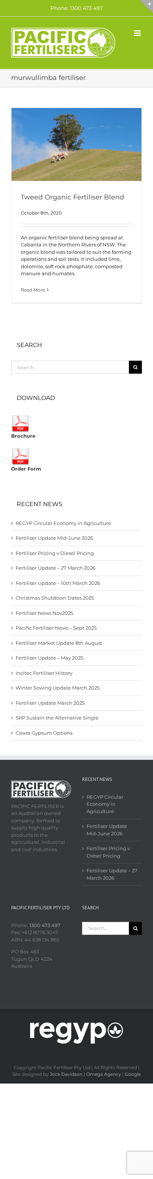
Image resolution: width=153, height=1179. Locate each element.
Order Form (26, 469)
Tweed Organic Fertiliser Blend (72, 197)
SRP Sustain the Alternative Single (57, 718)
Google (133, 1074)
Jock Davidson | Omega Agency (85, 1074)
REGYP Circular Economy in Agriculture (63, 523)
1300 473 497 (45, 925)
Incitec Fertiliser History (44, 673)
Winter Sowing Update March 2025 (58, 688)
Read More (33, 290)
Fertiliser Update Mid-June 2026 (54, 538)
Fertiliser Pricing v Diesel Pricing (55, 553)
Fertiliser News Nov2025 (44, 613)
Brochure (23, 436)
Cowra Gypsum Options (44, 733)
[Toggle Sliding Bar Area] (146, 6)
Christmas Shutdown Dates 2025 (55, 598)
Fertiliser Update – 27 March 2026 (55, 568)
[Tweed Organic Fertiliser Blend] (76, 144)
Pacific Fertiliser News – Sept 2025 (56, 628)
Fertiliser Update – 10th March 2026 (58, 583)
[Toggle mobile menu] (138, 33)
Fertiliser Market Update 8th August (59, 643)
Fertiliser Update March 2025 (50, 703)
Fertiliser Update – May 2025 (49, 658)
